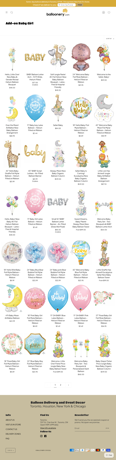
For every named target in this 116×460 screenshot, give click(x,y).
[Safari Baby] (58, 108)
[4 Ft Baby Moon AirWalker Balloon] (12, 298)
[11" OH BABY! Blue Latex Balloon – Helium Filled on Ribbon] (58, 298)
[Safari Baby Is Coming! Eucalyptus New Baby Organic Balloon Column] (81, 154)
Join (107, 428)
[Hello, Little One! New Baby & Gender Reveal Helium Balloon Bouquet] (12, 57)
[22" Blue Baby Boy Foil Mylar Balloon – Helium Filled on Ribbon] (35, 344)
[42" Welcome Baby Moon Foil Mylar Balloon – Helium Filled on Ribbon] (104, 108)
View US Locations (48, 428)
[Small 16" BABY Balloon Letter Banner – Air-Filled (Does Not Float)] (58, 202)
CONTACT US (11, 429)
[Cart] (109, 12)
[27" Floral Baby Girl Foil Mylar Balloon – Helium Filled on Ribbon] (104, 298)
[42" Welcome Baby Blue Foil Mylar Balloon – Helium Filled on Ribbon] (81, 253)
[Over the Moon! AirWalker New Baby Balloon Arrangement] (12, 108)
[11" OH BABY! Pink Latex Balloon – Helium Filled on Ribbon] (81, 298)
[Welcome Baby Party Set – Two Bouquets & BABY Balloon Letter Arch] (104, 202)
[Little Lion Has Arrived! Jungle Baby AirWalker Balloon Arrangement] (104, 154)
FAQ (7, 438)
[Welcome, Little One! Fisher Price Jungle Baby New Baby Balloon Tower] (58, 344)
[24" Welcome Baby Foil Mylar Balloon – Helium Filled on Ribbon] (81, 57)
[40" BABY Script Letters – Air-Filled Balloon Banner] (35, 154)
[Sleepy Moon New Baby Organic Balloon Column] (58, 154)
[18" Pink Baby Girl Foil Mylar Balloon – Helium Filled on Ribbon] (35, 298)
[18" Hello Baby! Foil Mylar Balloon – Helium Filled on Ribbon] (81, 108)
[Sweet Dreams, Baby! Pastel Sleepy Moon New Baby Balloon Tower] (81, 202)
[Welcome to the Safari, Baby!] (104, 57)
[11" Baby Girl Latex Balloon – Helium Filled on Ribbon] (35, 202)
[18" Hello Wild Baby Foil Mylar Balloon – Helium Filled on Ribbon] (12, 253)
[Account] (103, 12)
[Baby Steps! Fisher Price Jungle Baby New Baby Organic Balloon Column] (104, 344)
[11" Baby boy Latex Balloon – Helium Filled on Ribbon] (35, 108)
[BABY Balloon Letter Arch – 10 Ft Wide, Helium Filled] (35, 57)
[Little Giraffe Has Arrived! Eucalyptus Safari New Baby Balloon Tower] (104, 253)
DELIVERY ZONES (13, 434)
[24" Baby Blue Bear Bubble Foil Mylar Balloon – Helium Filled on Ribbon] (35, 253)
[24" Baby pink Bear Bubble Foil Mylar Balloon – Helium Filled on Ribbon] (58, 253)
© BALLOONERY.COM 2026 (43, 450)
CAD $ (10, 450)
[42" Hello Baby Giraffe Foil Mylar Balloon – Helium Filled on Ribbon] (12, 154)
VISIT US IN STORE (13, 424)
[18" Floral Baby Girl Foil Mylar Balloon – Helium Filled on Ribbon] (12, 344)
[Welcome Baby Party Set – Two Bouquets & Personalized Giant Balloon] (81, 344)
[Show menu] (7, 12)
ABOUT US (10, 420)
